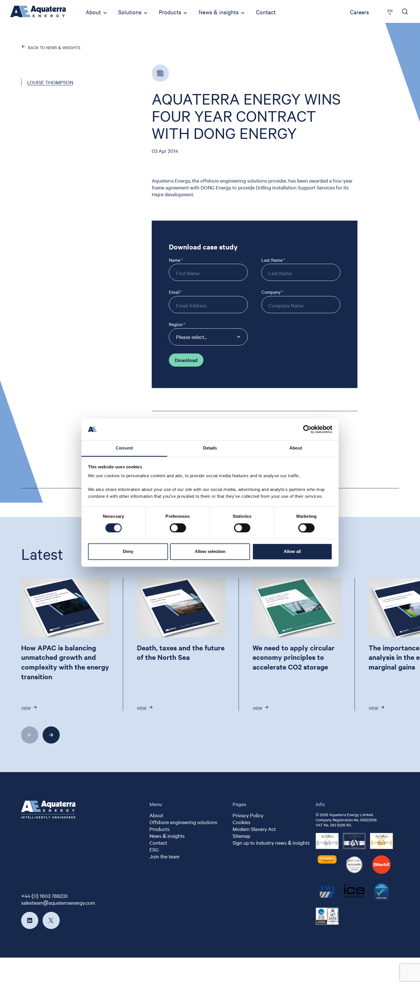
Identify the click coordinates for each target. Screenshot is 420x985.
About (93, 11)
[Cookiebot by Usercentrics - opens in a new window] (307, 429)
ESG (154, 849)
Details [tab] (210, 448)
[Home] (38, 11)
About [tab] (295, 448)
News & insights (219, 11)
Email (174, 292)
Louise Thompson (50, 82)
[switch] (178, 527)
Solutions (129, 11)
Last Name (272, 260)
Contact (266, 11)
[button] (29, 735)
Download (186, 360)
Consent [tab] (124, 448)
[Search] (405, 11)
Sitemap (241, 835)
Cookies (241, 822)
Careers (359, 11)
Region (176, 324)
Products (170, 11)
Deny (128, 551)
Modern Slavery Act (254, 829)
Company (271, 292)
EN (390, 10)
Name (174, 260)
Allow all (292, 551)
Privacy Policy (248, 815)
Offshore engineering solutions (183, 822)
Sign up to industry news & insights (271, 842)
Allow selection (210, 551)
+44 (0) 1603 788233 (44, 895)
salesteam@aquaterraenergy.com (58, 902)
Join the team (164, 856)
